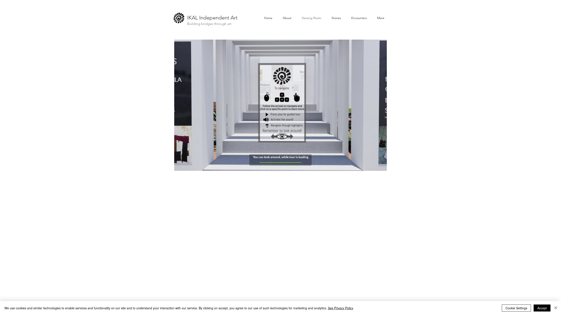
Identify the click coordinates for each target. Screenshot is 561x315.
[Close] (555, 308)
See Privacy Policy (340, 308)
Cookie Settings (516, 308)
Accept (542, 308)
